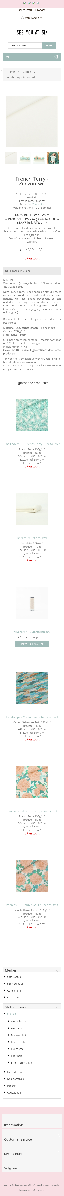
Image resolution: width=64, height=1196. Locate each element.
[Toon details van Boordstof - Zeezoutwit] (32, 509)
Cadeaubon (14, 1092)
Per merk (16, 1028)
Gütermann (14, 990)
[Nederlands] (30, 4)
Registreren (25, 10)
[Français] (34, 4)
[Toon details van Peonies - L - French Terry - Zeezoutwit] (32, 782)
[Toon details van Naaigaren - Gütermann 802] (32, 603)
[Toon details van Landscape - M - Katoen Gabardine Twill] (32, 688)
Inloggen (40, 10)
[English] (25, 4)
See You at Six (36, 204)
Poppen (11, 1085)
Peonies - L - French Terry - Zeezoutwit (32, 811)
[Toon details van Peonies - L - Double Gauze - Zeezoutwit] (32, 876)
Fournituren (14, 1072)
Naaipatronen (15, 1078)
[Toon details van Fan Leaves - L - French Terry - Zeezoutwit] (32, 415)
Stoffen (11, 1013)
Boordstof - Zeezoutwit (32, 538)
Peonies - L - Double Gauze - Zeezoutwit (32, 905)
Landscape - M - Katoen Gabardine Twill (32, 717)
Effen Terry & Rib (21, 1062)
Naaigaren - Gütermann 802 (32, 631)
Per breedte (18, 1042)
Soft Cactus (14, 976)
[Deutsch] (39, 4)
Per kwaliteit (18, 1035)
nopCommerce (38, 1189)
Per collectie (18, 1021)
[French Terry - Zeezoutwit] (11, 158)
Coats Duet (13, 997)
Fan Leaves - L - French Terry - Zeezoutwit (32, 444)
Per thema (17, 1048)
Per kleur (16, 1055)
